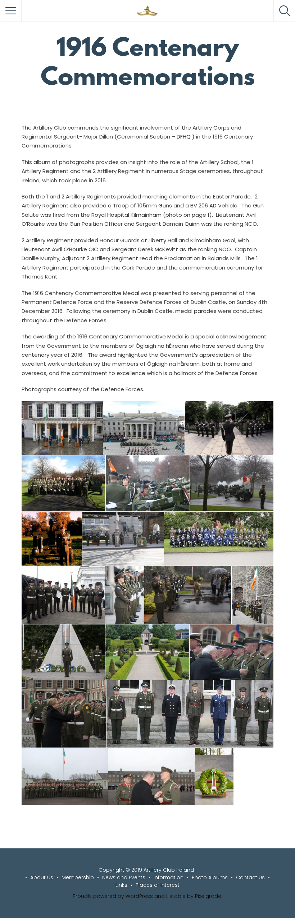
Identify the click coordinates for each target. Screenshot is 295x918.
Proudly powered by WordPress (113, 896)
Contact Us (250, 877)
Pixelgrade (208, 896)
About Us (41, 877)
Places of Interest (158, 885)
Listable (176, 896)
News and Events (123, 877)
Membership (78, 877)
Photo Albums (210, 877)
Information (168, 877)
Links (121, 885)
